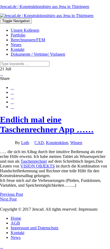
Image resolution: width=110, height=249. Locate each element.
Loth (25, 142)
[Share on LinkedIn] (12, 107)
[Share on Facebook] (12, 87)
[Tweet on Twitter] (12, 92)
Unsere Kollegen (25, 30)
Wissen (76, 142)
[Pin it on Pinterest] (12, 102)
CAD (39, 142)
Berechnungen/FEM (28, 40)
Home (16, 218)
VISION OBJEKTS (37, 166)
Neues (16, 44)
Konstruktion (57, 142)
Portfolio (18, 35)
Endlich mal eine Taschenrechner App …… (47, 124)
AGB (15, 223)
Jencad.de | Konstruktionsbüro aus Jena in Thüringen (44, 6)
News (16, 237)
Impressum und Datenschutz (34, 228)
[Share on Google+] (12, 97)
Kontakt (17, 49)
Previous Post (11, 194)
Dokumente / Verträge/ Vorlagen (38, 54)
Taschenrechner (34, 161)
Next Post (8, 199)
